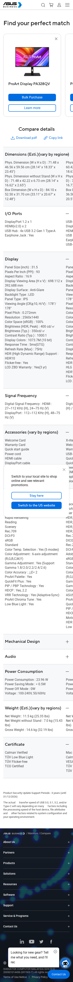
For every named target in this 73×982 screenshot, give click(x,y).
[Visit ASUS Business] (14, 833)
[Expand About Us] (69, 842)
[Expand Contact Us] (69, 926)
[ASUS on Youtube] (31, 942)
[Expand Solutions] (69, 874)
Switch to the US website (36, 505)
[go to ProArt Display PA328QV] (32, 61)
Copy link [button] (56, 138)
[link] (32, 108)
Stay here (37, 496)
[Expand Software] (69, 895)
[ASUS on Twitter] (41, 942)
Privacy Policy (40, 977)
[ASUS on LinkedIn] (22, 942)
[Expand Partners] (69, 853)
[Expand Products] (69, 863)
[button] (43, 4)
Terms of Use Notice (15, 977)
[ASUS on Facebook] (51, 942)
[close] (64, 469)
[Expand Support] (69, 905)
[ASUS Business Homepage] (12, 5)
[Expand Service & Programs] (69, 916)
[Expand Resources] (69, 884)
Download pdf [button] (26, 138)
